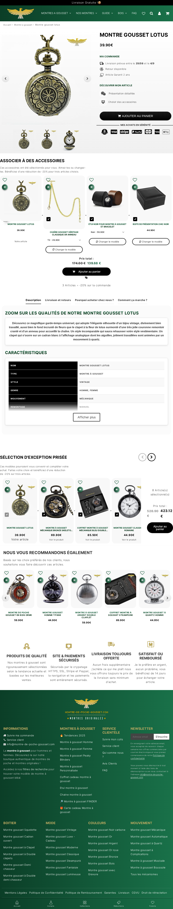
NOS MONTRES (85, 13)
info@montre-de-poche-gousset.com (31, 744)
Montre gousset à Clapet (19, 847)
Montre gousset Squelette (19, 829)
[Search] (151, 13)
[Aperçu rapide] (5, 187)
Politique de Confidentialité (46, 892)
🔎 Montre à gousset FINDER (78, 801)
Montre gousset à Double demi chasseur (19, 877)
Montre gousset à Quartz (146, 843)
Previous (5, 78)
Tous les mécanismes (144, 874)
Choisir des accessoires (122, 101)
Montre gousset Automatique (149, 836)
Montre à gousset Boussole (148, 867)
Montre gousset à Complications (142, 852)
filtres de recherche (35, 769)
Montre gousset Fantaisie (62, 867)
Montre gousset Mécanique (148, 829)
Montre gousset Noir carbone (106, 829)
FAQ (134, 13)
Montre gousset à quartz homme (154, 613)
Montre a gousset (23, 25)
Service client (15, 739)
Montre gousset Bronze (103, 856)
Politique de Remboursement (83, 892)
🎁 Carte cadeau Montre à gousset (76, 810)
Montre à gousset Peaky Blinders (75, 757)
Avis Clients (109, 763)
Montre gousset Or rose (103, 850)
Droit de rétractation (154, 892)
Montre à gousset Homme (76, 742)
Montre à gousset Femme (76, 748)
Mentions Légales (16, 892)
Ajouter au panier (89, 271)
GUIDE (106, 13)
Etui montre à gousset (74, 787)
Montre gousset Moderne (62, 847)
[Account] (159, 13)
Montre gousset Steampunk (63, 860)
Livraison (124, 892)
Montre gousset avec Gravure (101, 872)
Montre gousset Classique (62, 854)
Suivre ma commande (20, 735)
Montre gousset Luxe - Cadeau (60, 838)
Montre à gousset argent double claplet (86, 615)
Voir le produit (56, 539)
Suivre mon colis (112, 739)
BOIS (121, 13)
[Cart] (167, 13)
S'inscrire (161, 736)
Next (87, 78)
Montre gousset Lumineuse (63, 874)
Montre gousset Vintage (61, 829)
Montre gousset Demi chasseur (17, 866)
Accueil (7, 25)
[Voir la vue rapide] (6, 580)
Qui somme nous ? (113, 754)
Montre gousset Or (100, 836)
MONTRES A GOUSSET (54, 13)
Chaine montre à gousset (76, 794)
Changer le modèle (65, 249)
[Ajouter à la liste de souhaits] (5, 180)
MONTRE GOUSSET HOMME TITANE (53, 613)
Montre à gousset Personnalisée (71, 768)
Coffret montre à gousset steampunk (120, 613)
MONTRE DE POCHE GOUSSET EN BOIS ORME (19, 613)
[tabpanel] (23, 140)
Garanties (110, 892)
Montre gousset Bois (101, 863)
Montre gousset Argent (103, 843)
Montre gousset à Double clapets (19, 856)
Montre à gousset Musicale (148, 860)
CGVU (135, 892)
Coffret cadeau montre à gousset (75, 779)
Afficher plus (87, 417)
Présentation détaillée (122, 93)
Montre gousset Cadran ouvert (18, 838)
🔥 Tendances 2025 (72, 735)
